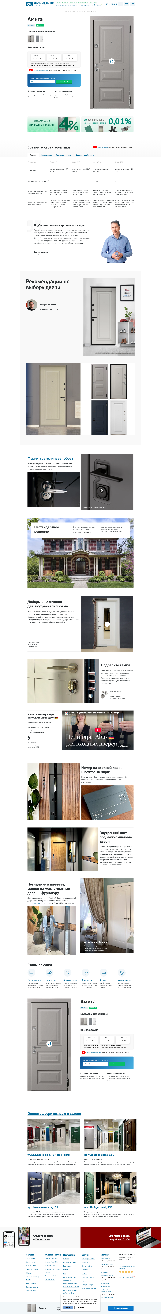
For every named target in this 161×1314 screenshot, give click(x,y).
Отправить (64, 81)
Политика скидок (88, 1277)
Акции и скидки (50, 1280)
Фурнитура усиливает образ (50, 458)
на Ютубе (124, 1239)
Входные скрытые (32, 1287)
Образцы (29, 1273)
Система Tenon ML (51, 1258)
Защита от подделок (89, 1288)
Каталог (58, 3)
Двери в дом (30, 1258)
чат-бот (94, 5)
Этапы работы (86, 1262)
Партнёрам (67, 1266)
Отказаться (80, 1308)
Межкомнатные (31, 1291)
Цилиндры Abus (83, 3)
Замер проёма (87, 1266)
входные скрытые (77, 5)
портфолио (87, 5)
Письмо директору (107, 1298)
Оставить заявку (121, 1308)
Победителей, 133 (107, 1258)
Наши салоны (93, 3)
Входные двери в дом (84, 12)
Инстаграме (42, 1239)
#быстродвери (31, 1283)
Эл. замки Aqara (50, 1266)
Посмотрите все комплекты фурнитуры (94, 507)
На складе (65, 3)
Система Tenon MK (51, 1262)
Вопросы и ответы (69, 1262)
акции (99, 5)
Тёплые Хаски (31, 1266)
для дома (68, 5)
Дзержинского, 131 (107, 1264)
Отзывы (66, 1259)
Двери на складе (32, 1269)
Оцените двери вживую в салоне (54, 1113)
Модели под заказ (34, 903)
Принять (68, 1308)
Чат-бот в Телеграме (126, 1277)
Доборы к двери (87, 1285)
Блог (64, 1273)
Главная (67, 12)
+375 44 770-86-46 (111, 4)
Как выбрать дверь (88, 1259)
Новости (66, 1270)
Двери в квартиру (32, 1262)
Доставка (85, 1270)
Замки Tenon (73, 3)
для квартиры (60, 5)
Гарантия (85, 1281)
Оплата (84, 1273)
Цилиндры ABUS (50, 1276)
